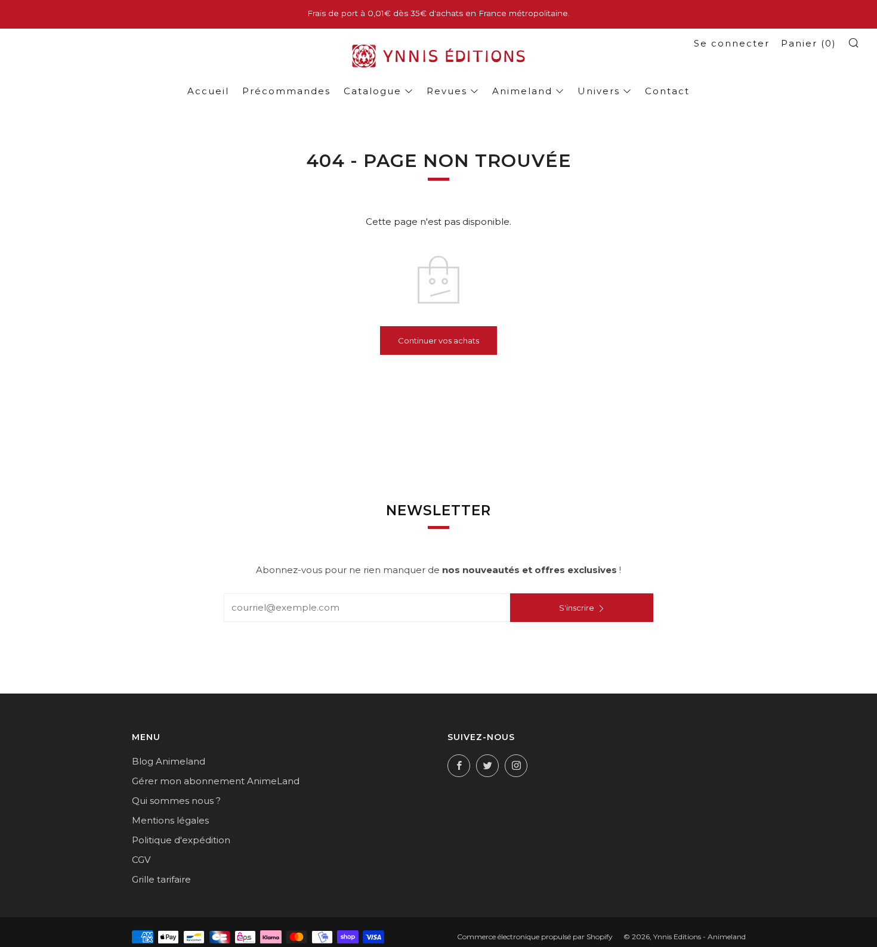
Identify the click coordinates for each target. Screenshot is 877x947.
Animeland (522, 91)
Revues (447, 91)
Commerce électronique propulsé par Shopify (535, 936)
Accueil (208, 91)
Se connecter (732, 43)
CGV (141, 859)
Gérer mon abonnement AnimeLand (215, 781)
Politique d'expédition (181, 840)
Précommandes (286, 91)
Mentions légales (170, 820)
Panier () (808, 43)
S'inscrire (576, 607)
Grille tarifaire (161, 879)
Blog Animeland (168, 761)
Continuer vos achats (438, 340)
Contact (667, 91)
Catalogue (373, 91)
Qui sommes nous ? (176, 800)
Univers (599, 91)
